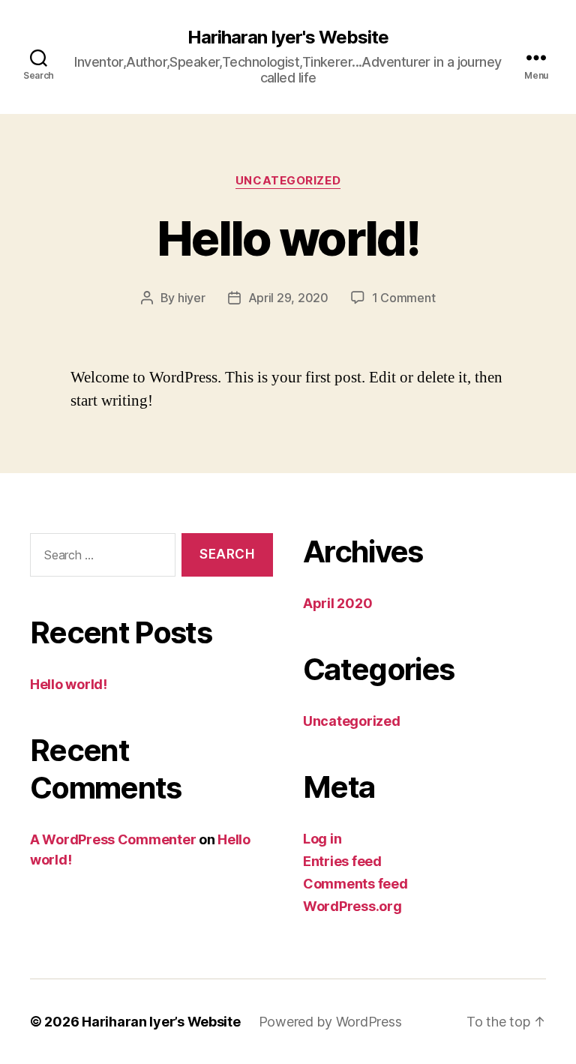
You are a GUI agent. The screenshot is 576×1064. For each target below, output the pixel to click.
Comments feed (355, 884)
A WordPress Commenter (113, 839)
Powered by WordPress (330, 1022)
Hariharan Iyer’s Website (161, 1022)
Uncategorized (288, 180)
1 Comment (404, 297)
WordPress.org (352, 906)
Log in (322, 839)
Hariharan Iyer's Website (288, 37)
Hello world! (288, 238)
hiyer (192, 297)
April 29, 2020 (288, 297)
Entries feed (342, 861)
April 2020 (337, 603)
